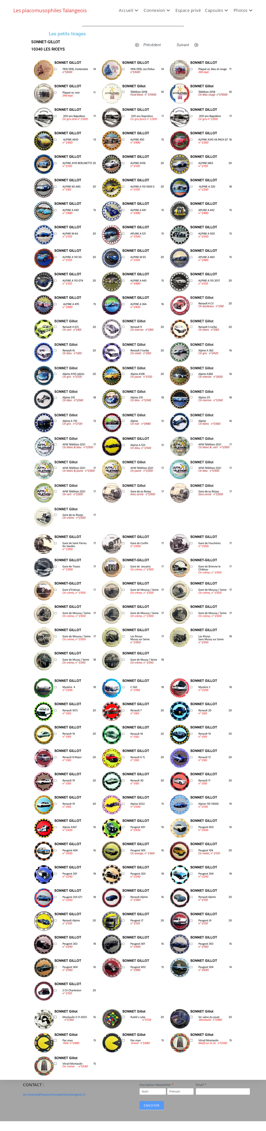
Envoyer (152, 1105)
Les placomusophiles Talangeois (50, 10)
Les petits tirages (67, 34)
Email (201, 1085)
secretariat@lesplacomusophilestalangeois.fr (54, 1094)
